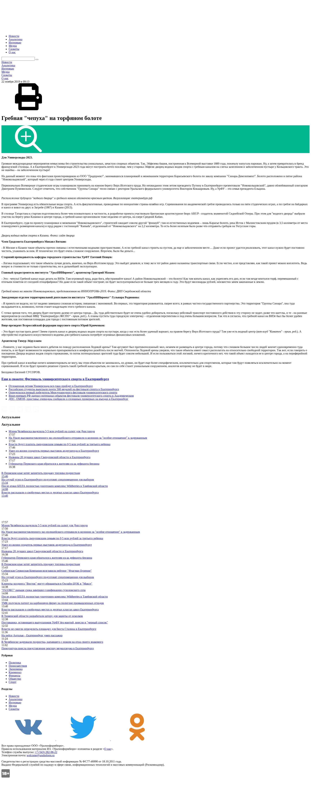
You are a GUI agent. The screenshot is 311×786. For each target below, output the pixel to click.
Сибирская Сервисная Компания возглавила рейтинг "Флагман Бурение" (46, 570)
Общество (15, 678)
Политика (15, 662)
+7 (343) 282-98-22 (46, 752)
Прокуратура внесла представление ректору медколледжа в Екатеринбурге (47, 648)
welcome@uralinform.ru (41, 755)
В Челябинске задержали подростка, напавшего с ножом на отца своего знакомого (52, 641)
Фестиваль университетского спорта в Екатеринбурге (55, 379)
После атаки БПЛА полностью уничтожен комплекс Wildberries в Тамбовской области (54, 596)
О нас (12, 52)
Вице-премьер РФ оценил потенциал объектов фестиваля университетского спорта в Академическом (71, 395)
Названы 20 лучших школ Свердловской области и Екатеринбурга (49, 457)
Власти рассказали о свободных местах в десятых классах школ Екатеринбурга (50, 609)
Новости (14, 36)
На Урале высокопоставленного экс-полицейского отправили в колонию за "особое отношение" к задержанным (78, 437)
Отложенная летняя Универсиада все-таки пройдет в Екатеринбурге (51, 386)
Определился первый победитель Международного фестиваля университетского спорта (63, 392)
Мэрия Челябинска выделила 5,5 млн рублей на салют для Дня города (52, 431)
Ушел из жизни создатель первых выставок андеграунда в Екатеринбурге (54, 450)
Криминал (15, 672)
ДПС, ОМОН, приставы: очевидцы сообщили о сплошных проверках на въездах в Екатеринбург (68, 398)
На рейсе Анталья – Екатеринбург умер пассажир (31, 635)
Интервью (15, 42)
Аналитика (15, 39)
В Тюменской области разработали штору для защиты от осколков (42, 616)
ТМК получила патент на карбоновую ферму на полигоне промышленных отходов (52, 603)
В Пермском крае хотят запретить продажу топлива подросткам (40, 564)
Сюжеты (14, 49)
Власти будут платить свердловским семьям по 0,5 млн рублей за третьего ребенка (59, 444)
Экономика (15, 669)
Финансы (14, 675)
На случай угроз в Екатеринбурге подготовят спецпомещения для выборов (47, 577)
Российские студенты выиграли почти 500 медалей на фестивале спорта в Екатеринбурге (64, 389)
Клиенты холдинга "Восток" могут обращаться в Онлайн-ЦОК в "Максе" (46, 583)
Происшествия (18, 665)
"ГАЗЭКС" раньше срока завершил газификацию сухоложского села (43, 590)
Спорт (12, 682)
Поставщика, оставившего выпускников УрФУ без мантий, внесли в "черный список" (54, 622)
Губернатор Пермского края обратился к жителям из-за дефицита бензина (54, 463)
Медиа (13, 45)
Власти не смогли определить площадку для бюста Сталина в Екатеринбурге (48, 628)
